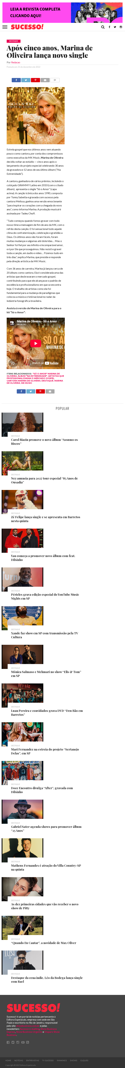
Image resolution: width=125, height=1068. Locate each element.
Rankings (62, 1060)
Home (8, 1060)
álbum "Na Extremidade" (32, 376)
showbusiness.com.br (27, 1025)
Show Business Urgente (29, 1031)
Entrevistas (32, 1060)
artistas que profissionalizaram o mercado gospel (35, 377)
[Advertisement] (93, 127)
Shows (73, 1060)
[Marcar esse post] (35, 79)
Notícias (18, 1060)
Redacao (15, 62)
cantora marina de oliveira (24, 380)
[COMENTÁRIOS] (55, 79)
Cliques (84, 1060)
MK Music (26, 383)
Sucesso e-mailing (30, 1029)
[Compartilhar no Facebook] (16, 79)
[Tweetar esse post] (25, 79)
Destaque (47, 380)
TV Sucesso (48, 1060)
